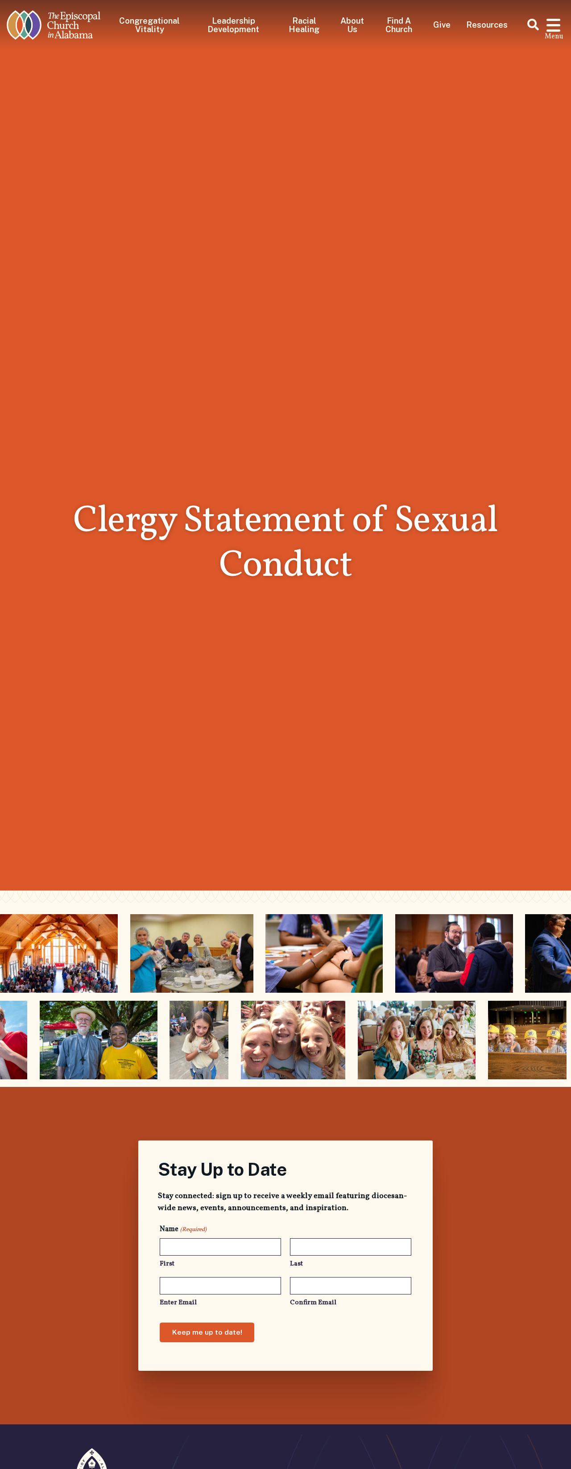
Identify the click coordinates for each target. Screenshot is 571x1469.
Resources (487, 24)
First (167, 1264)
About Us (352, 24)
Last (296, 1264)
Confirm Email (313, 1302)
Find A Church (398, 24)
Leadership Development (233, 24)
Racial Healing (304, 24)
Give (442, 24)
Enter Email (178, 1302)
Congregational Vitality (149, 24)
